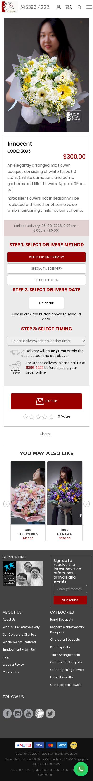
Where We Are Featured (19, 642)
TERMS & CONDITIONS (46, 770)
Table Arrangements (65, 655)
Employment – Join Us (19, 649)
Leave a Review (14, 665)
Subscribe (70, 600)
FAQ (28, 770)
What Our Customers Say (21, 627)
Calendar (46, 303)
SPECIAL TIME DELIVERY (46, 269)
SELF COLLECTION (46, 280)
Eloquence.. (64, 534)
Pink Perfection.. (28, 534)
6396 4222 (37, 7)
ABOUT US (16, 770)
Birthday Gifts (60, 647)
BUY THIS (51, 401)
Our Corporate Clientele (19, 634)
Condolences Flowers (65, 685)
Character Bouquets (65, 639)
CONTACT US (45, 775)
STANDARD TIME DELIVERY (46, 257)
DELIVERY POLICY (71, 770)
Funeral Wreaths (62, 677)
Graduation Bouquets (66, 662)
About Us (9, 619)
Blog (6, 657)
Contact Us (11, 672)
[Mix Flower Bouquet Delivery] (9, 7)
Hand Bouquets (61, 619)
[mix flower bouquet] (46, 75)
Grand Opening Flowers (67, 670)
